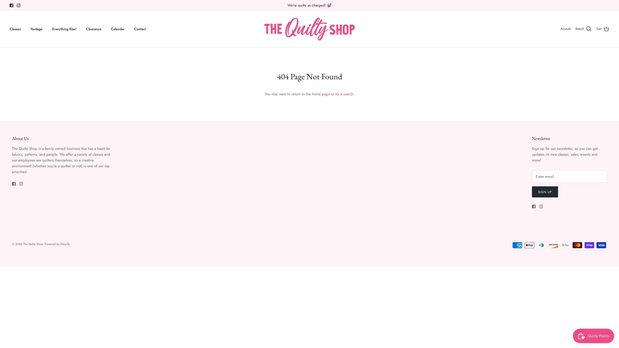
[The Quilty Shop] (309, 29)
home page (321, 94)
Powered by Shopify (57, 244)
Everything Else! (64, 29)
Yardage (36, 29)
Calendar (118, 29)
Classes (15, 29)
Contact (140, 29)
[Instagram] (18, 5)
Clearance (93, 29)
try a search (344, 94)
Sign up (545, 192)
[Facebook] (11, 5)
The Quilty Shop (33, 244)
